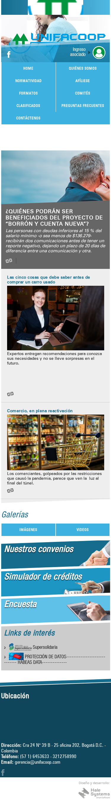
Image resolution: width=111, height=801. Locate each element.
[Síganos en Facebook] (8, 55)
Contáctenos (28, 118)
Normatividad (28, 80)
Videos (83, 529)
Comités (82, 93)
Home (28, 68)
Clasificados (28, 105)
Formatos (28, 93)
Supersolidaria (44, 648)
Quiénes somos (83, 68)
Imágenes (28, 529)
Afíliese (82, 80)
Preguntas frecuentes (83, 105)
